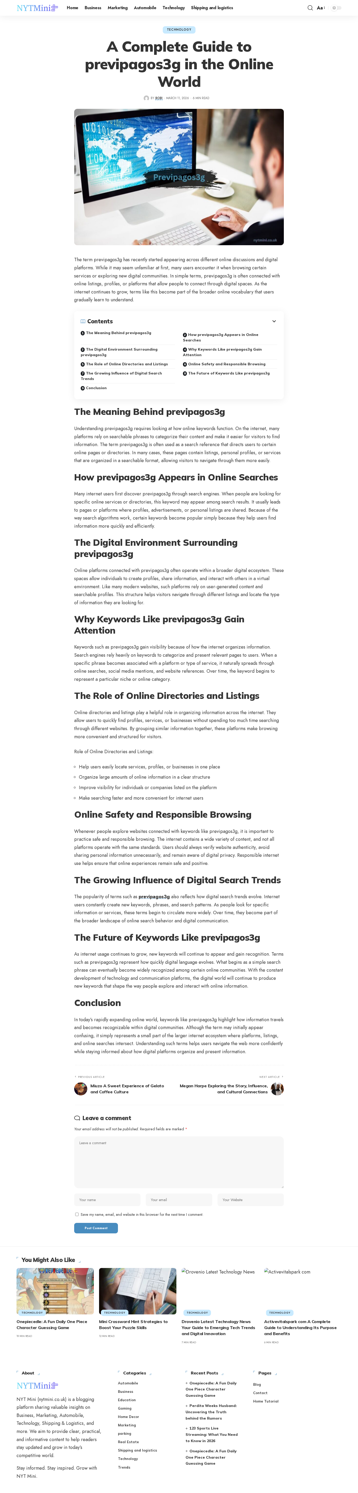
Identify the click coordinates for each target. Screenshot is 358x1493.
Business (125, 1391)
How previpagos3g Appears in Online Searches (220, 337)
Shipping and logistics (137, 1450)
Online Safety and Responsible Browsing (226, 364)
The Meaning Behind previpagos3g (118, 332)
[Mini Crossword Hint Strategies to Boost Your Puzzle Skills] (137, 1291)
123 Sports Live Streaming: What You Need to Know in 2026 (212, 1434)
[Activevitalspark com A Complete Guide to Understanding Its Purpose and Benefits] (302, 1291)
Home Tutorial (266, 1401)
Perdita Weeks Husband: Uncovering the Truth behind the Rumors (211, 1412)
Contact (260, 1393)
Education (127, 1400)
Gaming (125, 1408)
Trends (124, 1467)
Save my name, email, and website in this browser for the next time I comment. (142, 1214)
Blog (257, 1384)
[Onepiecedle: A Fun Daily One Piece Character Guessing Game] (55, 1291)
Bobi (158, 98)
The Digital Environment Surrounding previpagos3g (119, 352)
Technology (179, 30)
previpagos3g (154, 896)
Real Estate (128, 1442)
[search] (310, 7)
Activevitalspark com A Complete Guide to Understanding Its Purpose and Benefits (300, 1327)
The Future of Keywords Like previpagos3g (229, 373)
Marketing (127, 1425)
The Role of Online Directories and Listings (127, 364)
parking (124, 1433)
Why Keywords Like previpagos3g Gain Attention (222, 352)
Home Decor (128, 1417)
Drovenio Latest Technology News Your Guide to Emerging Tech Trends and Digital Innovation (218, 1327)
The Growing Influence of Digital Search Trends (121, 376)
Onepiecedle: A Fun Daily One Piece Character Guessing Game (211, 1389)
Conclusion (96, 388)
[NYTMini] (37, 8)
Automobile (128, 1383)
